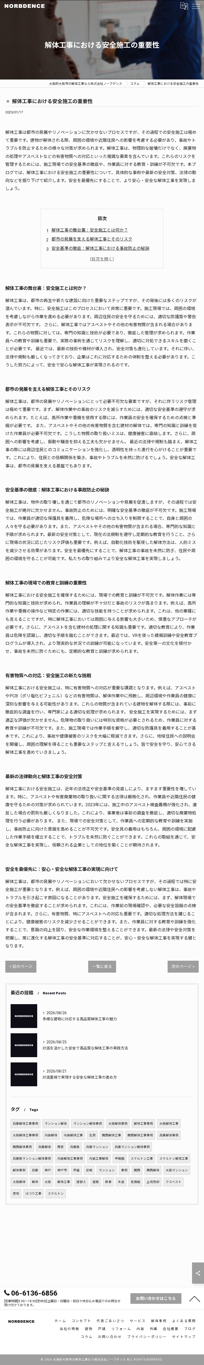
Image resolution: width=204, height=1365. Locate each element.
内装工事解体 (98, 1158)
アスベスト (173, 1182)
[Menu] (196, 6)
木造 (121, 1182)
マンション (107, 1170)
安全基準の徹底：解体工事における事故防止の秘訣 (100, 248)
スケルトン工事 (142, 1158)
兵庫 (35, 1170)
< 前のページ (20, 966)
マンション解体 (56, 1123)
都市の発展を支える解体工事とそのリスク (92, 239)
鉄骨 (108, 1182)
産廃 (95, 1182)
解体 (35, 1182)
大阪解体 (19, 1182)
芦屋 (76, 1170)
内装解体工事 (73, 1135)
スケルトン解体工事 (173, 1158)
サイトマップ (184, 1337)
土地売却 (153, 1182)
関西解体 (153, 1170)
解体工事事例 (143, 1123)
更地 (16, 1193)
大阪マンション (177, 1170)
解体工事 (63, 1182)
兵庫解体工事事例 (25, 1123)
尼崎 (89, 1170)
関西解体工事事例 (140, 1135)
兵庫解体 (44, 1147)
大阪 (48, 1182)
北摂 (92, 1135)
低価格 (135, 1182)
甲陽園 (119, 1158)
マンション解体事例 (87, 1123)
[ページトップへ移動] (194, 1298)
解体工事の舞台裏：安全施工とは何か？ (90, 230)
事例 (124, 1170)
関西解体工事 (111, 1135)
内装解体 (51, 1135)
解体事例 (19, 1170)
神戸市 (62, 1170)
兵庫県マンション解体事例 (32, 1158)
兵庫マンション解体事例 (132, 1147)
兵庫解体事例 (168, 1135)
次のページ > (183, 966)
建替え (81, 1182)
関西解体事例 (22, 1147)
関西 (137, 1170)
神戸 (48, 1170)
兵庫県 (75, 1147)
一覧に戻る (102, 966)
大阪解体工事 (168, 1123)
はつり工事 (33, 1193)
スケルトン (56, 1193)
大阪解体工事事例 (25, 1135)
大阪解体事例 (118, 1123)
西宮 (60, 1147)
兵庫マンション (97, 1147)
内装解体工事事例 (70, 1158)
